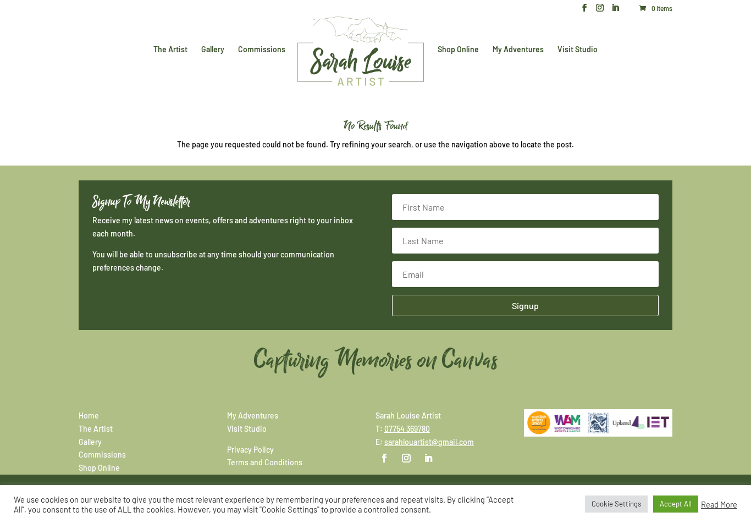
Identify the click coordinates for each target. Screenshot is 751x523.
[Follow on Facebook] (384, 458)
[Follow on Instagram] (406, 458)
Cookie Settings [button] (616, 503)
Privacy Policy (250, 449)
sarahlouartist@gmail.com (429, 442)
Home (89, 415)
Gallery (212, 50)
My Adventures (518, 50)
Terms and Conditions (264, 462)
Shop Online (458, 50)
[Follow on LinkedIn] (428, 458)
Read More (719, 504)
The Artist (170, 50)
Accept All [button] (676, 503)
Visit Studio (577, 50)
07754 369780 (407, 428)
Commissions (261, 50)
